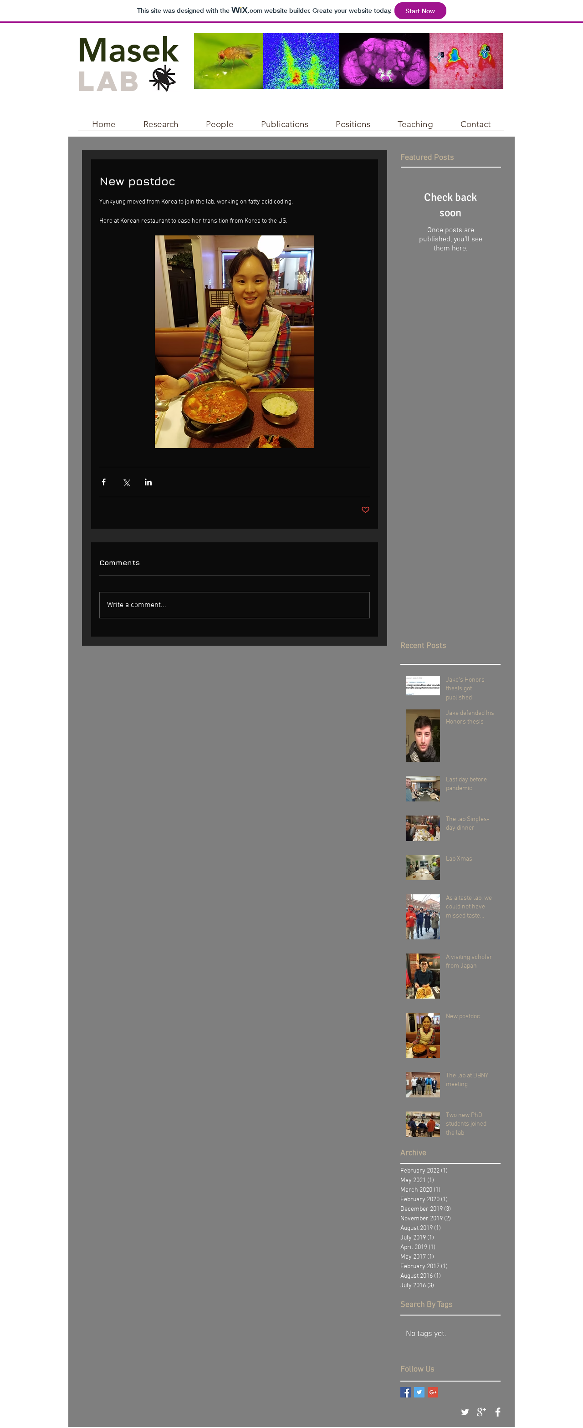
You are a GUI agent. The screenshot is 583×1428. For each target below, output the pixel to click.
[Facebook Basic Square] (405, 1392)
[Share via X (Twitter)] (126, 482)
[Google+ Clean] (481, 1412)
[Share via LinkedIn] (148, 482)
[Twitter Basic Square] (419, 1392)
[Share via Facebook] (103, 482)
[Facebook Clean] (497, 1412)
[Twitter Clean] (465, 1412)
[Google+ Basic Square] (433, 1392)
